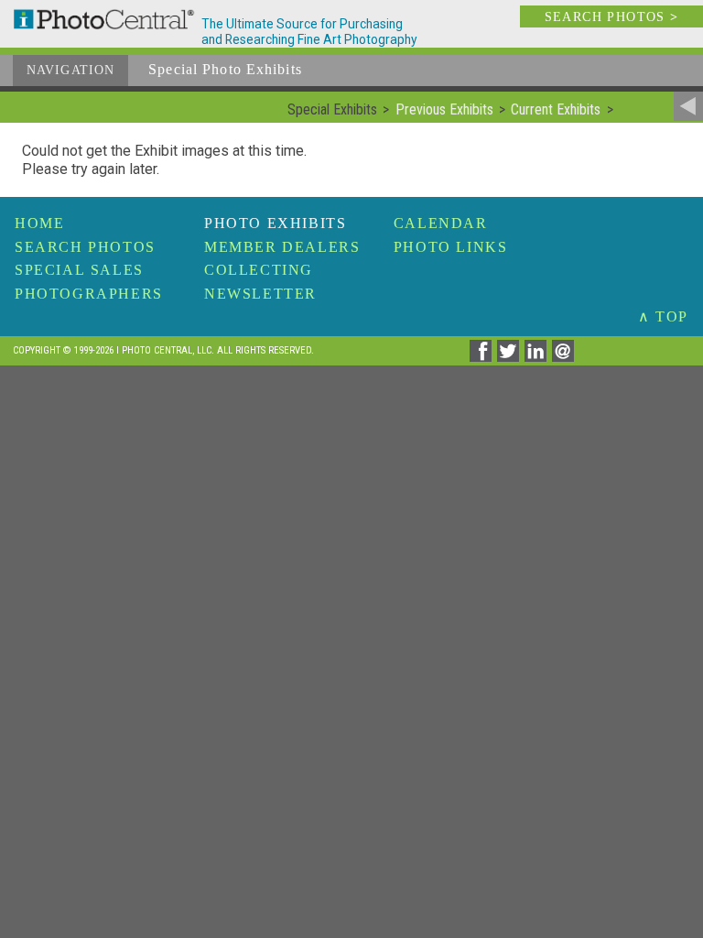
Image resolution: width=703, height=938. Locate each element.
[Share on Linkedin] (538, 356)
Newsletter (260, 293)
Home (39, 223)
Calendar (441, 223)
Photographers (89, 293)
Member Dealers (282, 247)
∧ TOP (663, 316)
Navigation (70, 70)
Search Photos (85, 247)
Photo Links (451, 247)
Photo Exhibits (275, 223)
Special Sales (79, 270)
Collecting (258, 270)
